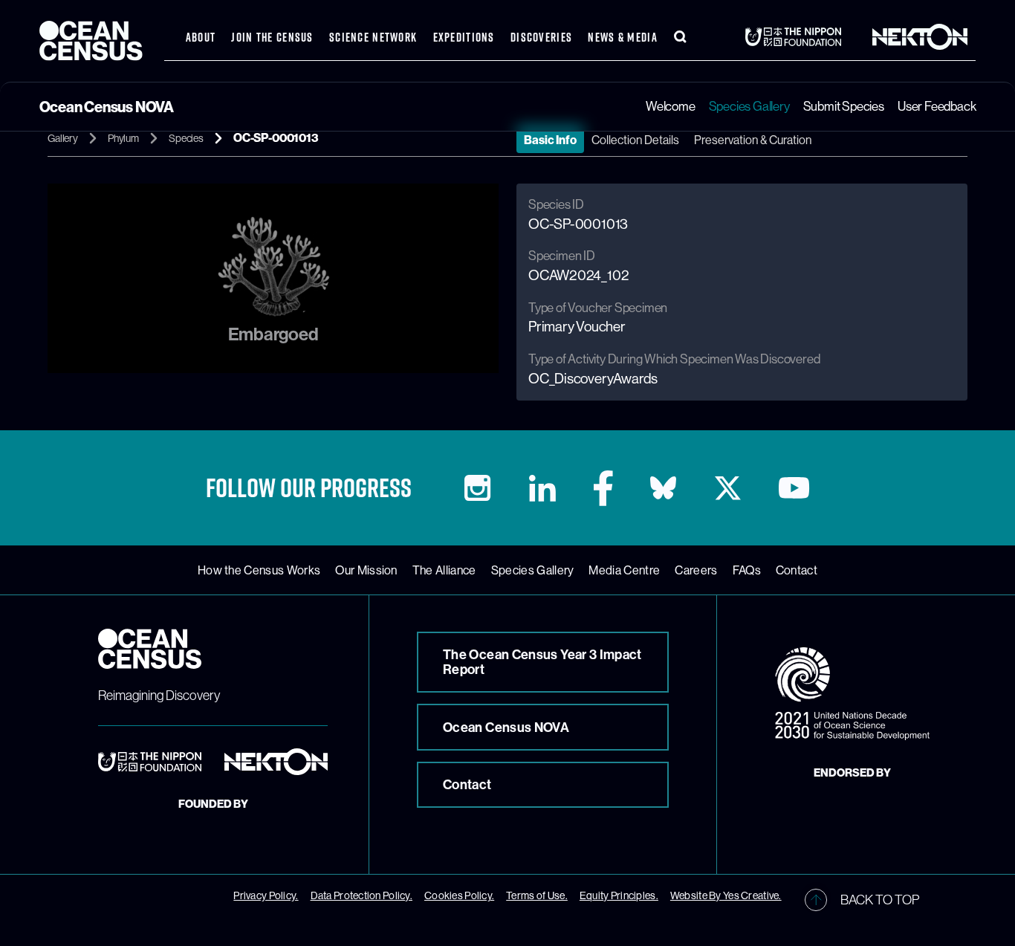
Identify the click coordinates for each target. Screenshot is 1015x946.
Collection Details (635, 139)
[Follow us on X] (728, 488)
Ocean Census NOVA (506, 727)
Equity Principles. (619, 895)
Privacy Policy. (265, 895)
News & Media (622, 37)
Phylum (123, 138)
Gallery (63, 138)
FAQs (747, 570)
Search (680, 37)
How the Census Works (259, 570)
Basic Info (550, 139)
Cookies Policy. (459, 895)
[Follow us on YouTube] (794, 488)
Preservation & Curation (752, 139)
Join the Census (272, 37)
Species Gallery (749, 106)
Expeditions (464, 37)
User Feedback (937, 106)
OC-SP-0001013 (276, 137)
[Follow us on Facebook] (603, 488)
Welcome (670, 106)
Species (186, 138)
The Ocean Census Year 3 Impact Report (542, 662)
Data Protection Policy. (361, 895)
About (200, 37)
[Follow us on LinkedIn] (542, 488)
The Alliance (444, 570)
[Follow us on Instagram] (477, 488)
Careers (696, 570)
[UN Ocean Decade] (852, 693)
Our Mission (366, 570)
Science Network (373, 37)
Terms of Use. (537, 895)
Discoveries (541, 37)
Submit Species (843, 106)
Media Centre (624, 570)
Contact (796, 570)
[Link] (797, 36)
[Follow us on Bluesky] (663, 487)
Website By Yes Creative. (726, 895)
